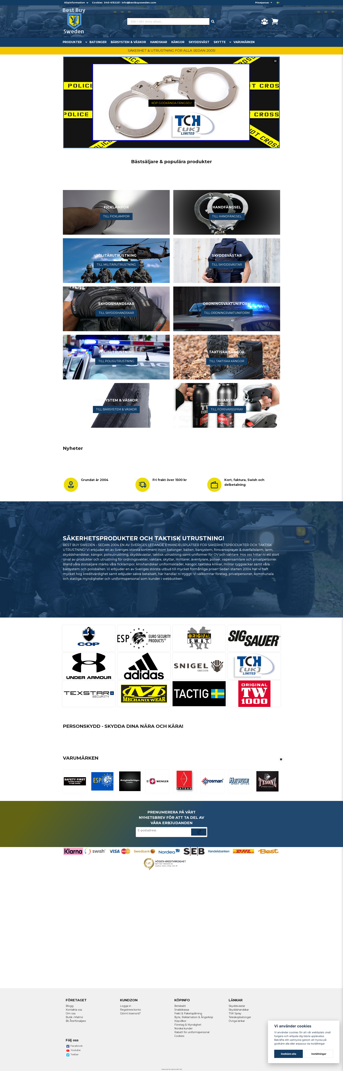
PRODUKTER (72, 42)
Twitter (75, 1054)
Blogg (69, 1006)
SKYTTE (220, 42)
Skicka (198, 835)
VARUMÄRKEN (244, 42)
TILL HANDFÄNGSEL (227, 216)
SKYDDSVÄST (199, 42)
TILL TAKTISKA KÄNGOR (226, 361)
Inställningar (318, 1053)
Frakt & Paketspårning (188, 1013)
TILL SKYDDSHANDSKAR (116, 313)
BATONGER (98, 42)
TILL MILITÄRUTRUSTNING (116, 264)
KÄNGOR (177, 42)
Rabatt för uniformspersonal (191, 1032)
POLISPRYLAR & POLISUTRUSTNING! (171, 102)
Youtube (76, 1050)
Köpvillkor (180, 1021)
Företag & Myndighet (187, 1024)
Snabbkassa (181, 1009)
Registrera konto (130, 1009)
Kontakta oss (74, 1009)
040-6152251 (112, 2)
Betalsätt (180, 1006)
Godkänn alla (288, 1053)
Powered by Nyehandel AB (171, 1069)
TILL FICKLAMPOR (116, 216)
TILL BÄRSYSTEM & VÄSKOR (116, 409)
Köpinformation (74, 2)
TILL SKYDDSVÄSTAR (227, 264)
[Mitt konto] (264, 21)
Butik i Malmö (74, 1017)
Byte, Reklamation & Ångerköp (193, 1017)
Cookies (97, 2)
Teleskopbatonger (240, 1017)
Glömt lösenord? (130, 1013)
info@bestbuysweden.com (139, 2)
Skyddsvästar (237, 1006)
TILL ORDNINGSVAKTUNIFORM (227, 313)
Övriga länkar (237, 1021)
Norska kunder (183, 1028)
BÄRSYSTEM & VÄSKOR (128, 42)
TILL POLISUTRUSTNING (116, 361)
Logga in (125, 1006)
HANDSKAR (158, 42)
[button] (278, 3)
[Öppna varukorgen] (275, 21)
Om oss (70, 1013)
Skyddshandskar (239, 1009)
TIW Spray (235, 1013)
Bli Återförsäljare (76, 1021)
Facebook (77, 1045)
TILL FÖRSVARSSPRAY (227, 409)
